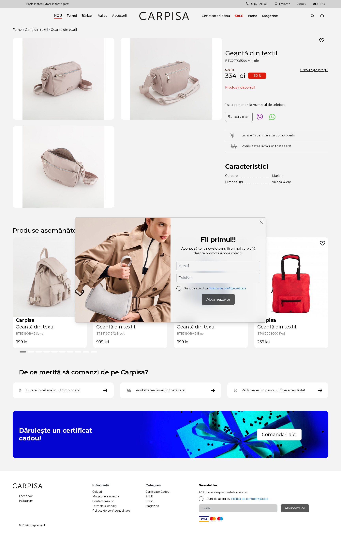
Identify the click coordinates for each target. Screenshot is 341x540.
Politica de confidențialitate (227, 288)
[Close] (261, 222)
